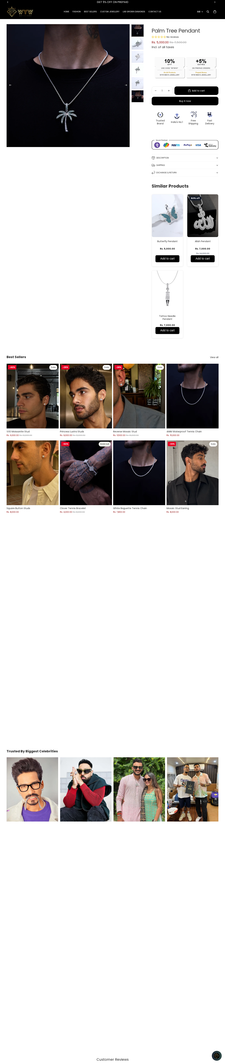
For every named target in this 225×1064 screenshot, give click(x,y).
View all (214, 357)
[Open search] (207, 11)
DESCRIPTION (162, 157)
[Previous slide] (9, 85)
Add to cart (167, 258)
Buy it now (185, 101)
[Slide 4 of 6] (137, 70)
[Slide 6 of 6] (137, 96)
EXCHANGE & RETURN (166, 172)
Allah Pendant (203, 241)
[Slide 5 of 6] (137, 83)
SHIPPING (160, 165)
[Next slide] (127, 85)
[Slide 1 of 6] (137, 30)
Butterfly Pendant (167, 241)
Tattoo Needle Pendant (167, 317)
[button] (159, 37)
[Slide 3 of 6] (137, 57)
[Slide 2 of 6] (137, 44)
